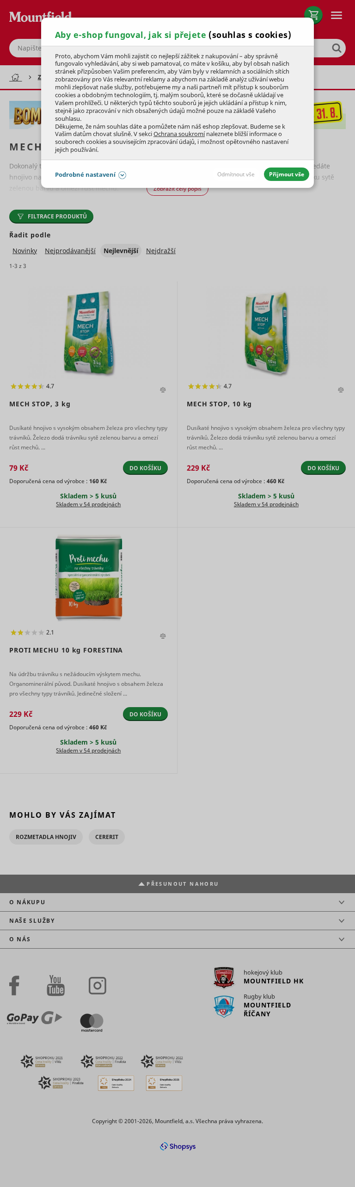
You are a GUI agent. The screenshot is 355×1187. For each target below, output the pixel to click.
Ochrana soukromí (179, 134)
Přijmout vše (286, 174)
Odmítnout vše (236, 174)
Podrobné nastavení (85, 174)
